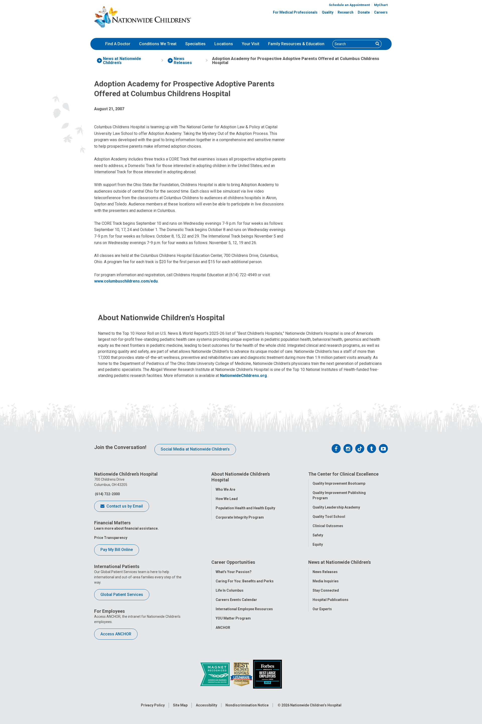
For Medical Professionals (295, 12)
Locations (223, 43)
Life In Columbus (230, 590)
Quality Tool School (329, 517)
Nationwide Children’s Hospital (315, 705)
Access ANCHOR (115, 634)
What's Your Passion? (234, 572)
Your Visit (250, 43)
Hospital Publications (330, 600)
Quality (327, 12)
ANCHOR (223, 628)
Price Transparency (110, 538)
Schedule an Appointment (349, 5)
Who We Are (225, 489)
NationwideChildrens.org (243, 375)
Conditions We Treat (157, 43)
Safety (318, 535)
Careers (381, 12)
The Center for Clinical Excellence (343, 474)
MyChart (381, 5)
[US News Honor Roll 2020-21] (241, 674)
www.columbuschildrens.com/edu (126, 281)
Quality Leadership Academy (336, 507)
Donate (364, 12)
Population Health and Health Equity (245, 508)
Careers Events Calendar (236, 600)
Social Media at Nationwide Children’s (195, 449)
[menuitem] (117, 44)
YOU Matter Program (233, 618)
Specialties (195, 43)
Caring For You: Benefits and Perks (245, 581)
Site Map (180, 705)
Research (345, 12)
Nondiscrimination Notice (247, 705)
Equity (318, 544)
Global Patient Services (121, 594)
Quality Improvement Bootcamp (339, 483)
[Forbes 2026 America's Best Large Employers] (267, 674)
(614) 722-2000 (107, 494)
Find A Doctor (117, 43)
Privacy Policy (153, 705)
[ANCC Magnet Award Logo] (215, 674)
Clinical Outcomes (328, 526)
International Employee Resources (244, 609)
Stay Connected (326, 590)
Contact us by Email (124, 506)
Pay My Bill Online (116, 549)
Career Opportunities (233, 562)
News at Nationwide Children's (339, 562)
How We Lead (227, 499)
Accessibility (206, 705)
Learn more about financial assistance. (126, 528)
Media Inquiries (326, 581)
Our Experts (322, 609)
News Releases (325, 572)
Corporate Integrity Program (240, 517)
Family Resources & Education (296, 43)
